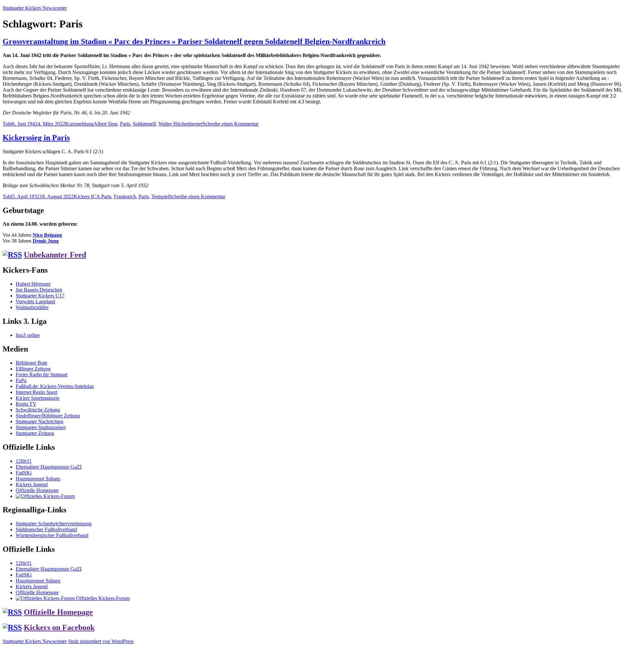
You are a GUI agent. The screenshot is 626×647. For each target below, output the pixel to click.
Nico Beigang (47, 235)
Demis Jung (46, 241)
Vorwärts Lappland (35, 301)
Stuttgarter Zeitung (35, 433)
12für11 (24, 461)
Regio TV (26, 404)
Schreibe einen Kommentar (230, 124)
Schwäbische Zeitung (38, 410)
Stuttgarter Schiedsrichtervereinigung (54, 523)
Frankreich (125, 196)
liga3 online (28, 335)
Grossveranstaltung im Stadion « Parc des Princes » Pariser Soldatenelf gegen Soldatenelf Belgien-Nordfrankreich (194, 41)
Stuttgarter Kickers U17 (40, 295)
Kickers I (83, 196)
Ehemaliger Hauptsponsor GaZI (49, 467)
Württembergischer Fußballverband (52, 535)
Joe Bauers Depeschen (39, 290)
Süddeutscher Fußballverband (46, 529)
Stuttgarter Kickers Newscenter (35, 8)
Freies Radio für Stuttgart (41, 374)
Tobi (7, 124)
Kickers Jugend (32, 484)
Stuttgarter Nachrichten (39, 421)
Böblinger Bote (31, 363)
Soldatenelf (144, 124)
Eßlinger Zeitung (33, 368)
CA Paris (102, 196)
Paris (125, 124)
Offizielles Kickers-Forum (102, 598)
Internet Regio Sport (36, 392)
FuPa (21, 380)
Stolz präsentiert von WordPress (101, 641)
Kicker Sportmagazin (37, 398)
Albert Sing (105, 124)
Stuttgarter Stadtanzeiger (41, 427)
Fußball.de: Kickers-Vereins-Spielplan (55, 386)
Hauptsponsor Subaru (38, 478)
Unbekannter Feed (55, 254)
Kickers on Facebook (59, 627)
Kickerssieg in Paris (36, 137)
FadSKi (24, 472)
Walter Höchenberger (180, 124)
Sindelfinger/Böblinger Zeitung (48, 415)
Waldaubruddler (32, 307)
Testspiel (160, 196)
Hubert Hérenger (33, 284)
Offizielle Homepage (37, 490)
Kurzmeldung (79, 124)
